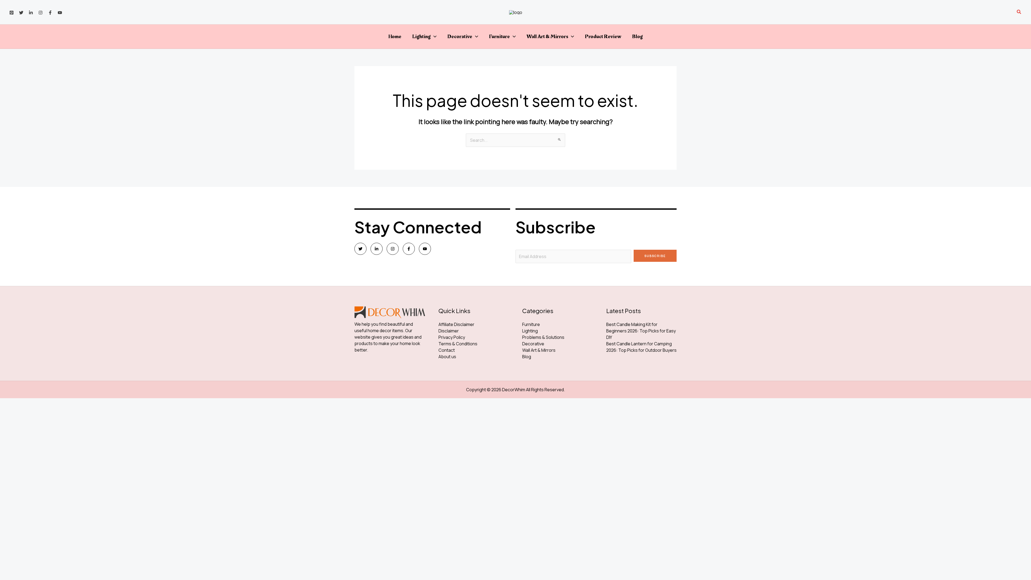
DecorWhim (513, 390)
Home (394, 36)
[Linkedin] (31, 12)
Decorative (459, 36)
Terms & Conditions (457, 344)
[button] (1019, 12)
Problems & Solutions (543, 337)
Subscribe (655, 256)
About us (447, 357)
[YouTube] (60, 12)
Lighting (421, 36)
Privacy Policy (451, 337)
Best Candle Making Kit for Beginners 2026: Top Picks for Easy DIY (641, 330)
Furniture (499, 36)
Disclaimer (448, 331)
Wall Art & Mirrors (547, 36)
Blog (637, 36)
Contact (446, 350)
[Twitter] (21, 12)
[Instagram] (40, 12)
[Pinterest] (11, 12)
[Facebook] (50, 12)
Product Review (603, 36)
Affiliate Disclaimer (456, 324)
